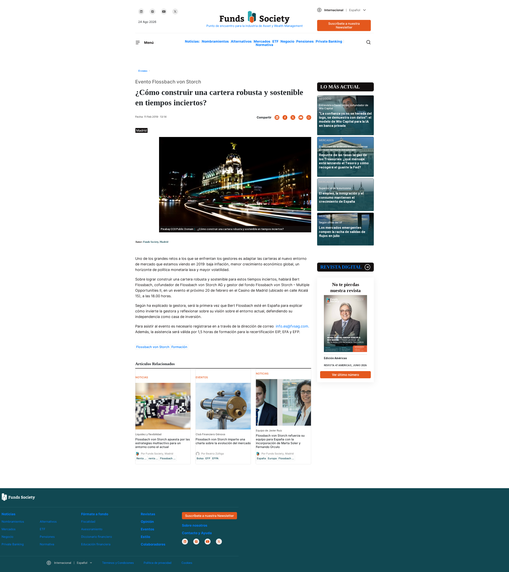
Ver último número (345, 375)
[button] (344, 10)
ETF (275, 41)
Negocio (287, 41)
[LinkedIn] (141, 12)
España (261, 458)
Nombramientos (215, 41)
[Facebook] (285, 117)
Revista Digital (341, 267)
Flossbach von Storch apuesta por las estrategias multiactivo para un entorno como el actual (162, 443)
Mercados (262, 41)
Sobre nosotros (194, 525)
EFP (207, 458)
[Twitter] (175, 12)
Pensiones (305, 41)
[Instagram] (152, 12)
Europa (272, 458)
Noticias (9, 514)
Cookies (187, 563)
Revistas (148, 514)
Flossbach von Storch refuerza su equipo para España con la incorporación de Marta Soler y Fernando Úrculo (280, 441)
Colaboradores (153, 544)
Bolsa (200, 458)
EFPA (215, 458)
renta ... (153, 458)
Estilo (145, 537)
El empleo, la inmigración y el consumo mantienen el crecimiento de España (341, 197)
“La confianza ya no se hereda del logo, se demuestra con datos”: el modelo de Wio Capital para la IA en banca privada (345, 119)
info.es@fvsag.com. (292, 326)
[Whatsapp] (308, 117)
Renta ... (141, 458)
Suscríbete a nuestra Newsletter (344, 25)
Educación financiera (95, 544)
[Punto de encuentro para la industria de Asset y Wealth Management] (254, 19)
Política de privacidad (157, 563)
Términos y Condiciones (118, 563)
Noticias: (192, 41)
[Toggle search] (368, 42)
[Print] (300, 117)
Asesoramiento (91, 529)
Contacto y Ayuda (197, 533)
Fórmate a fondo (94, 514)
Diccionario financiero (96, 537)
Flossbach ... (168, 458)
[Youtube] (164, 12)
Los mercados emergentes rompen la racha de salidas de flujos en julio (342, 232)
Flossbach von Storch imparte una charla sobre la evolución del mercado (223, 441)
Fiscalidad (88, 521)
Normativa (264, 45)
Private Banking (329, 41)
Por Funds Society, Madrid (157, 453)
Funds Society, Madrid (155, 241)
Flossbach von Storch (152, 347)
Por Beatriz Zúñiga (212, 453)
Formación (179, 347)
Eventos (147, 529)
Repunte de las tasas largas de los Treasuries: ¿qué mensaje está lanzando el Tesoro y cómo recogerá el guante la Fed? (344, 161)
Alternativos (241, 41)
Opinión (147, 522)
